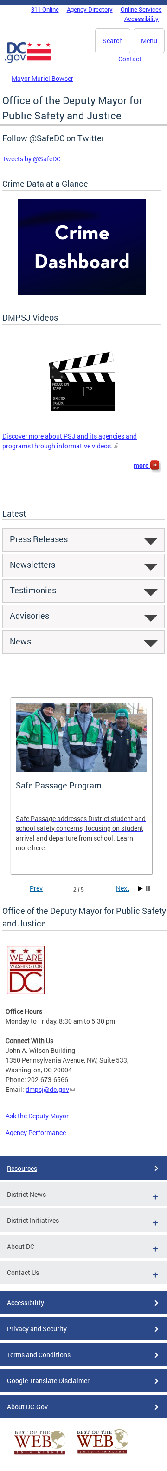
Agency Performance (36, 1132)
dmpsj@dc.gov (47, 1089)
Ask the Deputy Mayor (37, 1115)
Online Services (141, 9)
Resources (22, 1168)
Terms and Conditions (39, 1354)
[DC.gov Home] (28, 61)
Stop (148, 888)
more (142, 465)
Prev (36, 888)
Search (113, 40)
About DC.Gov (27, 1406)
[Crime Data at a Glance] (82, 292)
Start (140, 888)
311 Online (45, 9)
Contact (129, 58)
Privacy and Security (37, 1328)
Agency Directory (90, 9)
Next (122, 888)
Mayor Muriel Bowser (42, 78)
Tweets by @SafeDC (31, 158)
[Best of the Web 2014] (40, 1454)
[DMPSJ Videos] (82, 426)
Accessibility (141, 18)
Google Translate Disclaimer (48, 1380)
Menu (149, 40)
